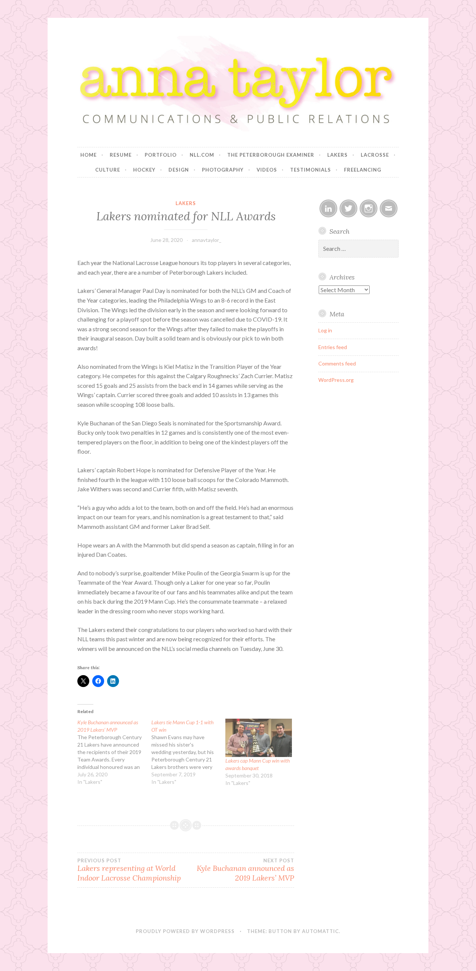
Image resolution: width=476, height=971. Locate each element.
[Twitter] (348, 208)
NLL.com (202, 155)
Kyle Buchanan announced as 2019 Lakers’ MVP (245, 870)
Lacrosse (375, 155)
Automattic (320, 931)
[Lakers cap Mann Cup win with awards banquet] (258, 738)
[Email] (389, 208)
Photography (223, 170)
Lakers (337, 155)
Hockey (144, 170)
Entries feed (332, 347)
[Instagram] (368, 208)
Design (178, 170)
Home (88, 155)
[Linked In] (328, 208)
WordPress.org (336, 380)
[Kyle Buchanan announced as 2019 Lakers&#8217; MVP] (114, 752)
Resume (121, 155)
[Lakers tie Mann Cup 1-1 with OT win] (188, 752)
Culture (107, 170)
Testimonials (310, 170)
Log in (325, 330)
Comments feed (337, 363)
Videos (267, 170)
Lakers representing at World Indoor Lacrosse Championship (129, 870)
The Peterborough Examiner (270, 155)
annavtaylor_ (206, 240)
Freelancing (362, 170)
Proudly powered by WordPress (185, 931)
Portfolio (161, 155)
